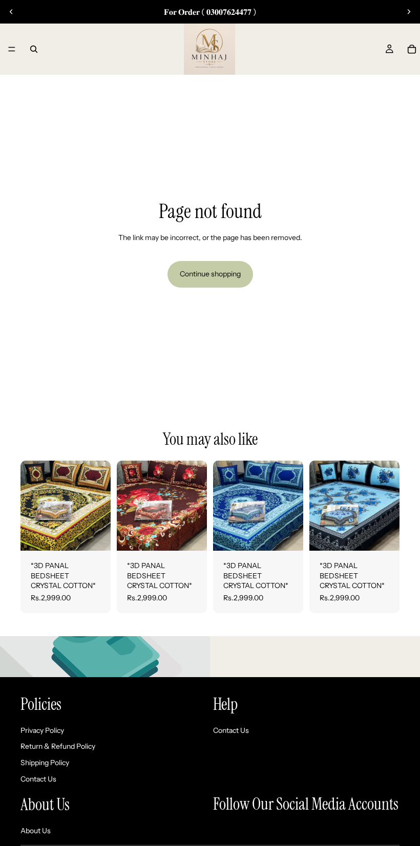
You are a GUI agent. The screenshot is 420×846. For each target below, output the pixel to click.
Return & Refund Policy (57, 746)
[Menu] (12, 49)
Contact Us (38, 779)
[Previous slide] (11, 12)
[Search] (34, 49)
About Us (35, 830)
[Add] (95, 535)
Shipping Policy (44, 762)
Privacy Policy (42, 730)
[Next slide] (408, 12)
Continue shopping (210, 273)
